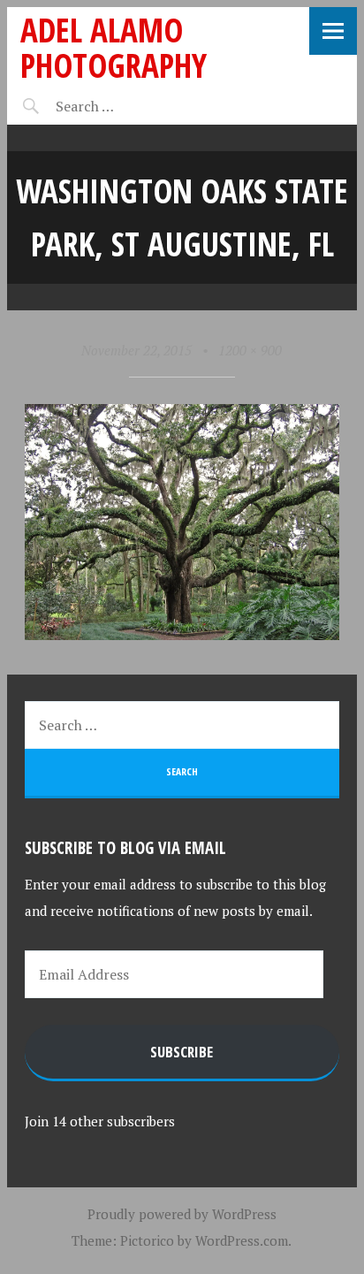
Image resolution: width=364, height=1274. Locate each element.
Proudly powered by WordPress (182, 1214)
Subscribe (181, 1051)
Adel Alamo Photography (113, 47)
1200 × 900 (250, 350)
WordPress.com (241, 1240)
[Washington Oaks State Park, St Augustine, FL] (182, 635)
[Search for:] (128, 106)
